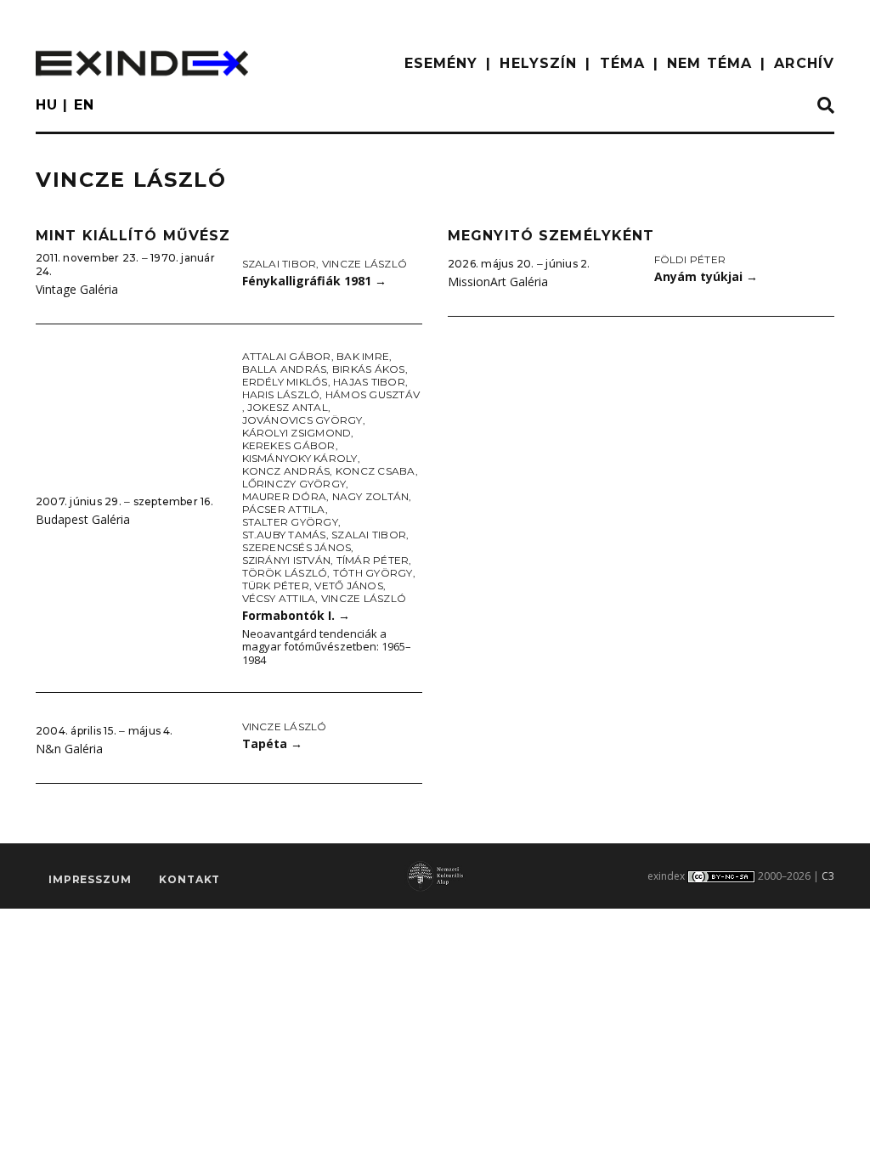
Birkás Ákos (368, 369)
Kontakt (189, 879)
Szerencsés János (297, 547)
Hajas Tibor (369, 381)
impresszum (89, 879)
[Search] (825, 106)
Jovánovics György (302, 420)
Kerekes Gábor (289, 445)
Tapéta (272, 743)
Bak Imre (362, 356)
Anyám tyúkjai (706, 276)
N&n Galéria (69, 748)
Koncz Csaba (375, 471)
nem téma (709, 63)
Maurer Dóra (284, 496)
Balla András (284, 369)
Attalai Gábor (286, 356)
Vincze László (364, 263)
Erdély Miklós (285, 381)
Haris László (281, 394)
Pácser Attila (283, 509)
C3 (828, 876)
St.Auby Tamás (284, 534)
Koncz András (286, 471)
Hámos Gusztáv (372, 394)
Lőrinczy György (294, 483)
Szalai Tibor (279, 263)
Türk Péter (275, 585)
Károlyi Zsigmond (297, 432)
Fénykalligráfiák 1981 (314, 281)
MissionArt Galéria (498, 281)
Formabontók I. (296, 615)
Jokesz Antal (287, 407)
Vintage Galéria (77, 289)
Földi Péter (690, 259)
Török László (285, 572)
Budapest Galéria (83, 519)
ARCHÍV (804, 63)
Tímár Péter (373, 560)
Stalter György (290, 521)
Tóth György (373, 572)
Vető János (348, 585)
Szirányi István (286, 560)
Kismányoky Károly (300, 458)
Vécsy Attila (279, 598)
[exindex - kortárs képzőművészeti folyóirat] (142, 63)
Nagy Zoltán (371, 496)
